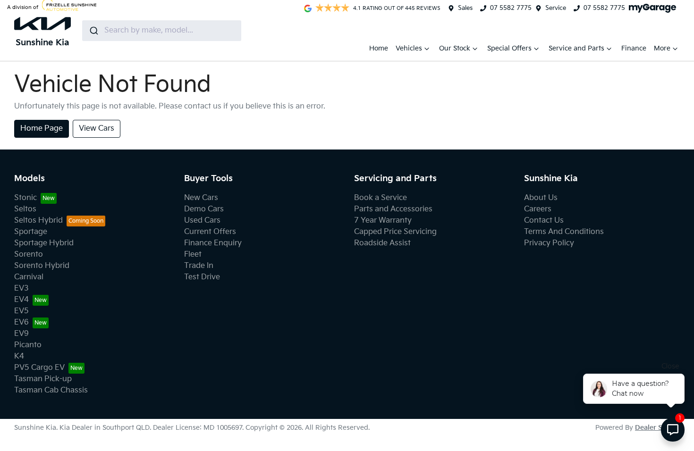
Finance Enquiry (213, 243)
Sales (465, 8)
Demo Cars (204, 209)
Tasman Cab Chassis (51, 390)
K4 (19, 356)
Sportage (30, 231)
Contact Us (544, 220)
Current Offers (210, 231)
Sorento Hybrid (41, 265)
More (662, 48)
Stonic (25, 197)
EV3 (21, 288)
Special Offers (509, 48)
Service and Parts (576, 48)
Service (555, 8)
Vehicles (409, 48)
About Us (541, 197)
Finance (633, 48)
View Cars (96, 128)
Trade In (198, 265)
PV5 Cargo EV (39, 367)
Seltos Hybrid (38, 220)
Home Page (41, 128)
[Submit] (93, 30)
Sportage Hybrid (44, 243)
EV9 (21, 333)
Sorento (28, 254)
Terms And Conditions (564, 231)
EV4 (21, 299)
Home (378, 48)
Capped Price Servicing (395, 231)
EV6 (21, 322)
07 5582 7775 (511, 8)
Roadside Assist (382, 243)
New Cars (201, 197)
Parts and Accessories (393, 209)
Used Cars (202, 220)
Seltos (25, 209)
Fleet (193, 254)
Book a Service (380, 197)
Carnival (28, 277)
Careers (537, 209)
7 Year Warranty (383, 220)
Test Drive (202, 277)
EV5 (21, 311)
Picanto (28, 345)
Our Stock (454, 48)
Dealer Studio (657, 428)
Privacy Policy (549, 243)
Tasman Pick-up (43, 379)
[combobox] (161, 30)
